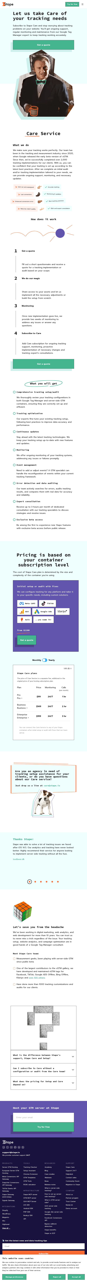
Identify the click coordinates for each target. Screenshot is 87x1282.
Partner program (72, 1198)
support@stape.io (11, 1152)
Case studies (50, 1174)
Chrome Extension (30, 1174)
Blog (46, 1170)
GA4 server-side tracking (51, 1207)
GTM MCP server (29, 1198)
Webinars (48, 1177)
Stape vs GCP (50, 1233)
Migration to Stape (73, 1184)
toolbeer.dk (18, 859)
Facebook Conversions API (53, 1219)
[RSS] (23, 1147)
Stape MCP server (30, 1194)
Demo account (71, 1208)
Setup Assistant (29, 1170)
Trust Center (71, 1201)
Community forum (72, 1181)
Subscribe (43, 1253)
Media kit (69, 1205)
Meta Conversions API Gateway (10, 1177)
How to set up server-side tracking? (53, 1195)
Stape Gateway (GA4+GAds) (8, 1195)
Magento (5, 1217)
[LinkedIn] (19, 1147)
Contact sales (71, 1177)
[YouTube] (11, 1147)
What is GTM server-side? (52, 1201)
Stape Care (70, 1167)
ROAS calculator (29, 1184)
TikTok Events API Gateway (9, 1189)
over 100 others (37, 977)
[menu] (82, 4)
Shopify (5, 1210)
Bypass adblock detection (51, 1225)
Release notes (50, 1184)
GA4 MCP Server (29, 1201)
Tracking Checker (30, 1167)
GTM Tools (27, 1181)
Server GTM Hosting (10, 1167)
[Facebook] (3, 1147)
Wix (3, 1221)
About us (69, 1194)
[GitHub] (15, 1147)
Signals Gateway (8, 1200)
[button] (43, 1056)
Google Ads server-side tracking (54, 1213)
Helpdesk (69, 1174)
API (24, 1219)
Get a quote (43, 44)
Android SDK (28, 1208)
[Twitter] (7, 1147)
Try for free (72, 4)
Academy (48, 1167)
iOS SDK (26, 1205)
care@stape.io (52, 785)
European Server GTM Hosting (10, 1171)
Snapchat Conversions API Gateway (10, 1183)
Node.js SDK (28, 1215)
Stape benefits (50, 1230)
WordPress (6, 1214)
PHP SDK (26, 1212)
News (47, 1181)
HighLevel (5, 1224)
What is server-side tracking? (52, 1189)
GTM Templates (29, 1177)
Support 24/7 (71, 1170)
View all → (6, 1228)
